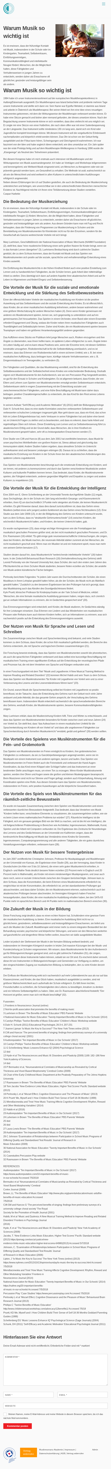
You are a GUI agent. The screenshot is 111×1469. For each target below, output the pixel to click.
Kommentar (12, 1357)
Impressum (70, 1449)
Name (8, 1395)
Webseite (10, 1406)
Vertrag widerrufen (28, 1452)
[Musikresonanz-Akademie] (8, 13)
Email (63, 1395)
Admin (95, 1449)
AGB (63, 1453)
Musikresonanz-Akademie (51, 1449)
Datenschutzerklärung (49, 1453)
